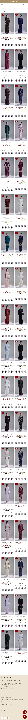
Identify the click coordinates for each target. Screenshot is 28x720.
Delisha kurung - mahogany (7, 434)
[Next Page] (21, 666)
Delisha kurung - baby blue (7, 362)
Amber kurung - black (21, 434)
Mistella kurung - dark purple (7, 180)
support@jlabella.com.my (8, 688)
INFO (2, 694)
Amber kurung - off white (7, 469)
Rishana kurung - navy (21, 254)
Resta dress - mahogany (7, 107)
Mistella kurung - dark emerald (7, 143)
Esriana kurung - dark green (7, 653)
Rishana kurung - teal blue (7, 254)
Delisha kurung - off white (7, 398)
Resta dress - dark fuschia (7, 71)
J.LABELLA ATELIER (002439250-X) (14, 714)
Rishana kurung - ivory (21, 217)
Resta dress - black (20, 71)
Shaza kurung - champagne (7, 580)
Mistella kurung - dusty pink (21, 143)
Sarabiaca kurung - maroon (7, 327)
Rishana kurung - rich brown (7, 218)
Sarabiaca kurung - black (20, 327)
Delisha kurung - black (21, 362)
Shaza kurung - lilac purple (7, 616)
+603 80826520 (6, 686)
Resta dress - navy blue (20, 36)
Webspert (11, 715)
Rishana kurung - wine (21, 180)
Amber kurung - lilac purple (7, 506)
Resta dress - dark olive (7, 36)
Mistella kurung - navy (21, 107)
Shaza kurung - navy (20, 579)
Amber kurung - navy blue (21, 469)
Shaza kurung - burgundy (21, 542)
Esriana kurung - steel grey (21, 652)
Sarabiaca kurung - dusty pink (7, 290)
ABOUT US (3, 692)
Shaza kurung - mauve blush (7, 543)
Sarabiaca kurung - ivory (20, 290)
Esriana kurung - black (21, 616)
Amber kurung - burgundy (21, 505)
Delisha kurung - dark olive (21, 398)
